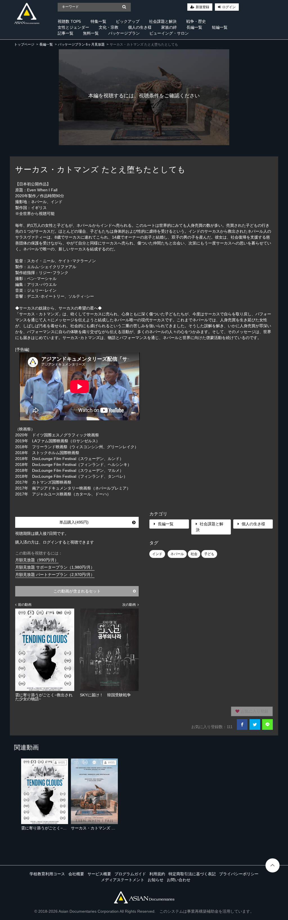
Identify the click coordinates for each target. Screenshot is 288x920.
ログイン (229, 7)
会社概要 (76, 874)
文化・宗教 (108, 27)
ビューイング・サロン (169, 33)
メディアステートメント (122, 880)
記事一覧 (65, 33)
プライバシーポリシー (238, 874)
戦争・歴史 (196, 21)
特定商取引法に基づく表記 (192, 874)
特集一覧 (98, 21)
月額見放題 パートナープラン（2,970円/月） (54, 574)
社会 (194, 554)
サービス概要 (99, 874)
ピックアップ (128, 21)
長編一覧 (194, 27)
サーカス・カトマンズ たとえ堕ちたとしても (111, 828)
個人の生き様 (140, 27)
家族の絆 (169, 27)
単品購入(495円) (74, 522)
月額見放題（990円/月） (36, 560)
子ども (209, 554)
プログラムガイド (130, 874)
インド (157, 554)
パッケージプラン (124, 33)
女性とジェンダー (73, 27)
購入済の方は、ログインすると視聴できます (54, 542)
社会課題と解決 (163, 21)
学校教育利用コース (47, 874)
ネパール (177, 554)
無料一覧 (91, 33)
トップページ (24, 44)
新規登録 (202, 7)
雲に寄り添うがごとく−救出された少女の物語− (62, 828)
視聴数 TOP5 (69, 21)
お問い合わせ (178, 880)
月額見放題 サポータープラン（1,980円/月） (54, 567)
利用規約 (157, 874)
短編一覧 (220, 27)
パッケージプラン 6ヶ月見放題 (81, 44)
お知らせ (155, 880)
